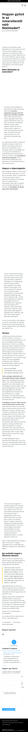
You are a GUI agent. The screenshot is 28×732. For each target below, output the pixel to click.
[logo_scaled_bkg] (11, 5)
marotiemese (9, 624)
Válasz (4, 665)
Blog (3, 30)
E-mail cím (22, 683)
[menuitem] (14, 1)
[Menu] (25, 5)
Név (22, 677)
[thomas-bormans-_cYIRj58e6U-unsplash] (14, 39)
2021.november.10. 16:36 (8, 654)
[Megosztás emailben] (3, 634)
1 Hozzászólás (16, 622)
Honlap (22, 687)
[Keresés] (21, 5)
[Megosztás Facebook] (2, 634)
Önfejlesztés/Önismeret (11, 30)
